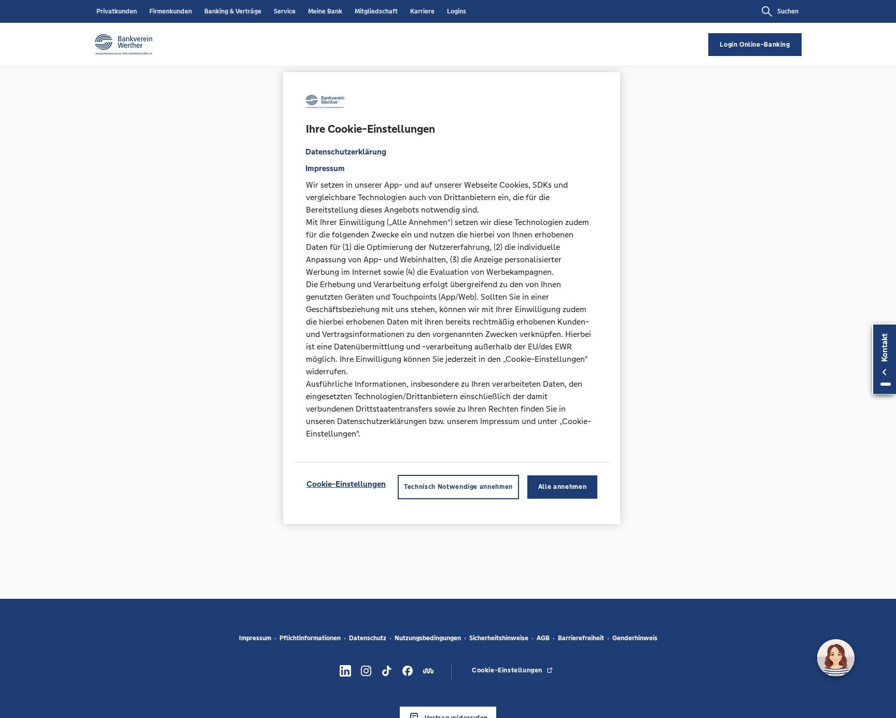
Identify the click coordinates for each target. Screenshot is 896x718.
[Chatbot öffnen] (836, 658)
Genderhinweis (634, 638)
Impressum (255, 638)
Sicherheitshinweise (498, 638)
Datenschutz (367, 638)
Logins (456, 11)
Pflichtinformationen (310, 638)
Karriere (422, 11)
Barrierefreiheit (581, 638)
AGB (543, 638)
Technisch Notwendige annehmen (458, 487)
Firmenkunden (170, 11)
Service (285, 11)
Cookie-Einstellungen (346, 484)
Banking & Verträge (232, 11)
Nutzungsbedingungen (428, 638)
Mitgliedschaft (376, 11)
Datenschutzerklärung (345, 152)
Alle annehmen (562, 487)
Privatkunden (116, 11)
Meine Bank (325, 11)
